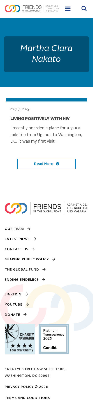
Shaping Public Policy (27, 259)
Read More (44, 164)
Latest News (17, 238)
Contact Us (16, 249)
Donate (12, 314)
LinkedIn (13, 294)
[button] (84, 9)
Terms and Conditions (27, 397)
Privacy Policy (19, 386)
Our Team (14, 228)
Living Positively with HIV (40, 119)
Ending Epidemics (22, 279)
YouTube (13, 304)
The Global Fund (22, 269)
